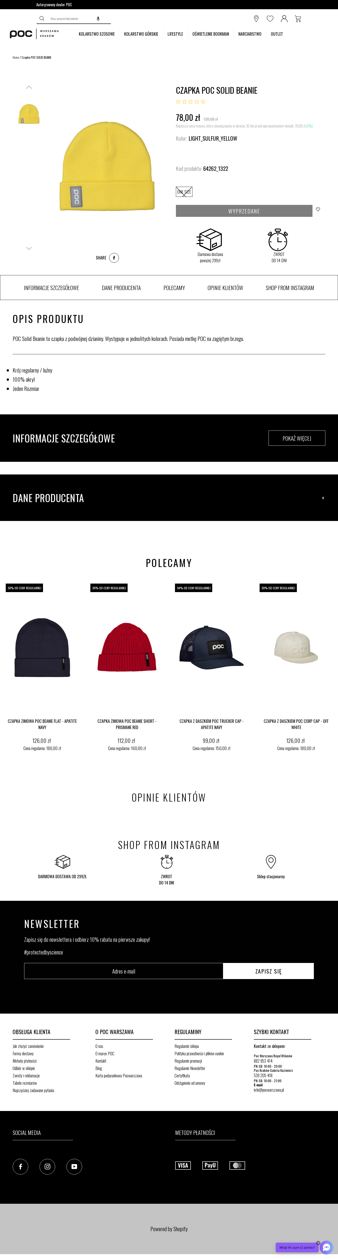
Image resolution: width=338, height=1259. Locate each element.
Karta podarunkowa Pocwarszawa (118, 1076)
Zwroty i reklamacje (26, 1076)
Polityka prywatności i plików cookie (199, 1053)
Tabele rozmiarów (25, 1083)
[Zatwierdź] (42, 18)
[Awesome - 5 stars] (203, 101)
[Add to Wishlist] (319, 211)
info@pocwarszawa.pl (269, 1090)
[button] (98, 18)
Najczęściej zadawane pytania (33, 1090)
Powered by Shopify (169, 1228)
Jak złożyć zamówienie (28, 1046)
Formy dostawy (23, 1053)
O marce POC (104, 1053)
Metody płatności (25, 1061)
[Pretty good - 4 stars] (197, 101)
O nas (99, 1046)
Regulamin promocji (188, 1061)
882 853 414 (263, 1061)
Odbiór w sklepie (24, 1068)
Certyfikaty (182, 1076)
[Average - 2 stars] (184, 101)
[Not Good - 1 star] (178, 101)
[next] (333, 668)
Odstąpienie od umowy (190, 1083)
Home (16, 57)
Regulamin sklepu (187, 1046)
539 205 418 (263, 1075)
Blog (98, 1068)
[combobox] (79, 18)
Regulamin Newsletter (190, 1068)
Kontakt (100, 1061)
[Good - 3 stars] (190, 101)
